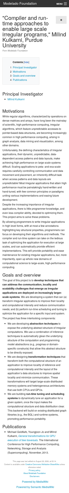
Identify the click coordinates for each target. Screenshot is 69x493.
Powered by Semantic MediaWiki (35, 487)
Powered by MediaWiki (35, 481)
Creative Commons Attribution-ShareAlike (42, 464)
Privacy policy (34, 470)
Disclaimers (34, 476)
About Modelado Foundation (34, 473)
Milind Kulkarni (16, 99)
